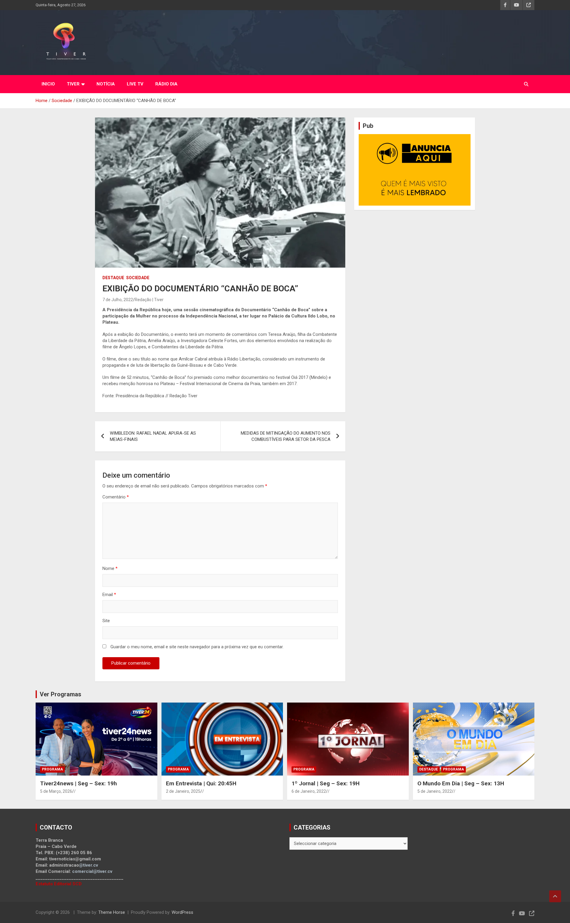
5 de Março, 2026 (56, 791)
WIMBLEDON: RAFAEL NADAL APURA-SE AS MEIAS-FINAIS (153, 436)
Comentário (115, 497)
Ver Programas (60, 694)
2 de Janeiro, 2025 (183, 791)
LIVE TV (135, 84)
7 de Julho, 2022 (117, 299)
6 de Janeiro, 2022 (309, 791)
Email (109, 594)
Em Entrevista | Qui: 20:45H (201, 783)
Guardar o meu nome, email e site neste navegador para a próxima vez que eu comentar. (197, 646)
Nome (110, 568)
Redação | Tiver (149, 299)
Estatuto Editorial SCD (59, 884)
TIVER (73, 84)
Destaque (113, 277)
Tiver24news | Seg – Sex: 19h (78, 783)
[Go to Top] (555, 896)
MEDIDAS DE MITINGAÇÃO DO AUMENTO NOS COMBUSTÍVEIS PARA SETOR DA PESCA (285, 436)
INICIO (48, 84)
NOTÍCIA (105, 84)
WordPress (182, 912)
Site (106, 620)
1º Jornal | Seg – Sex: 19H (326, 783)
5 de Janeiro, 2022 (434, 791)
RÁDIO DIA (166, 84)
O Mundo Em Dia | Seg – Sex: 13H (460, 783)
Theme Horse (111, 912)
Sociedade (137, 277)
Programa (52, 769)
